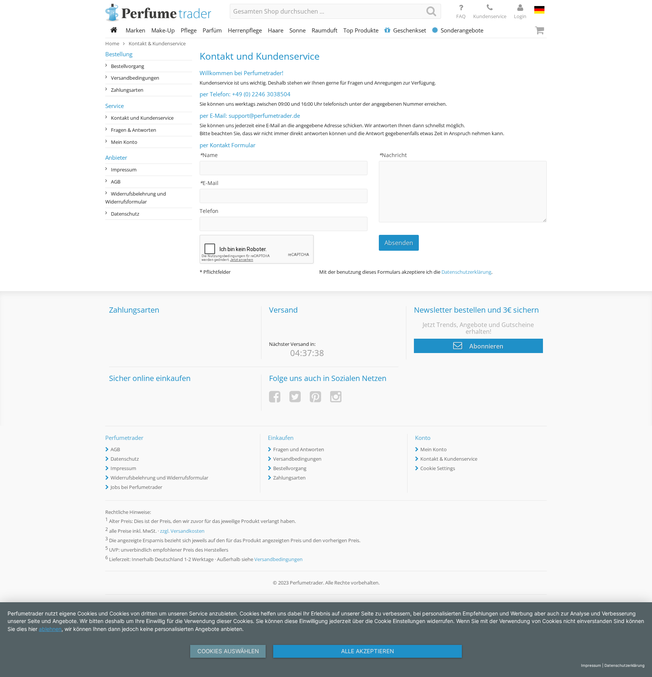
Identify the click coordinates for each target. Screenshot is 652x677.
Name (209, 155)
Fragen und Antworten (298, 449)
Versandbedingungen (135, 77)
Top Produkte (360, 30)
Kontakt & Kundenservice (448, 458)
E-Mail (209, 183)
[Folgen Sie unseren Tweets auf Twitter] (295, 396)
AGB (115, 181)
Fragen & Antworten (133, 129)
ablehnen (50, 629)
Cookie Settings (437, 468)
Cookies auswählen (228, 651)
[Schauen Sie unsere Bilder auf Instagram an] (335, 396)
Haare (275, 30)
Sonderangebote (462, 30)
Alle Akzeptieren (367, 651)
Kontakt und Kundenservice (142, 117)
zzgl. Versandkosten (182, 530)
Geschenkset (409, 30)
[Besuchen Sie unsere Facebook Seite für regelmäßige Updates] (274, 396)
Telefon (209, 210)
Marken (135, 30)
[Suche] (431, 11)
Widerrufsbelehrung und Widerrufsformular (135, 197)
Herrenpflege (245, 30)
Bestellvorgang (127, 66)
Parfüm (212, 30)
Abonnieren (485, 346)
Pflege (189, 30)
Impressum (124, 169)
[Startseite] (114, 30)
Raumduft (324, 30)
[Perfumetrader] (161, 13)
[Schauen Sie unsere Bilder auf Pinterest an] (315, 396)
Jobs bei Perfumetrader (136, 487)
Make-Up (163, 30)
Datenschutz (125, 213)
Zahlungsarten (127, 89)
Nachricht (393, 155)
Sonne (297, 30)
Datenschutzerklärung (466, 271)
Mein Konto (124, 142)
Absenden (398, 243)
